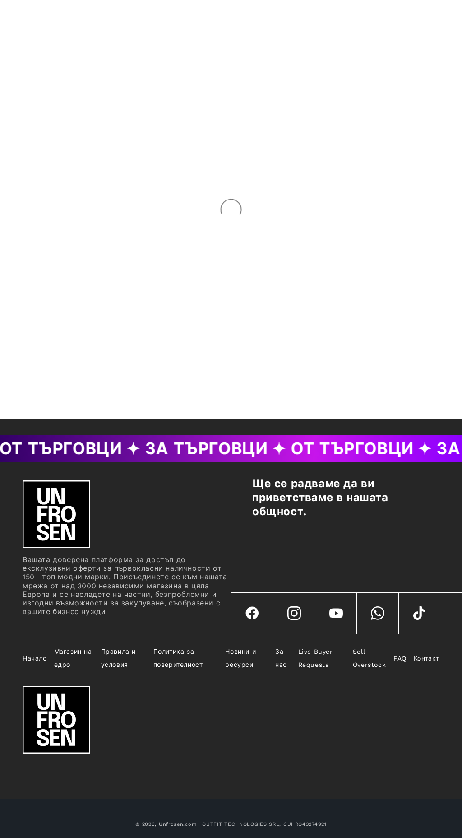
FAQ (400, 658)
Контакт (426, 658)
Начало (35, 658)
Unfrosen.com (177, 824)
